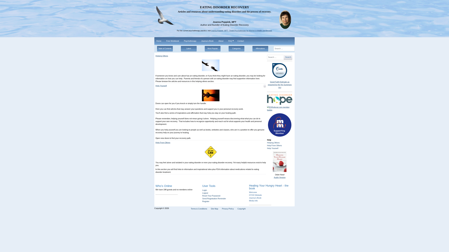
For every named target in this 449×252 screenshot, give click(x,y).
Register (205, 201)
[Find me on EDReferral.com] (279, 109)
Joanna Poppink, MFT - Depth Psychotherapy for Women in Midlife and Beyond (241, 31)
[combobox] (284, 48)
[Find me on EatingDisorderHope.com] (279, 99)
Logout (205, 193)
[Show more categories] (265, 85)
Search (288, 57)
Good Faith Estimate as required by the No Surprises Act (280, 85)
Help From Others (163, 143)
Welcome (253, 192)
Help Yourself (161, 86)
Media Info (253, 201)
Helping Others (162, 56)
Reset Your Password (211, 196)
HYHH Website (255, 195)
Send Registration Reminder (214, 199)
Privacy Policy (228, 209)
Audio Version (280, 177)
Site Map (214, 209)
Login (204, 190)
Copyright (241, 209)
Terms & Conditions (199, 209)
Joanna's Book (255, 198)
